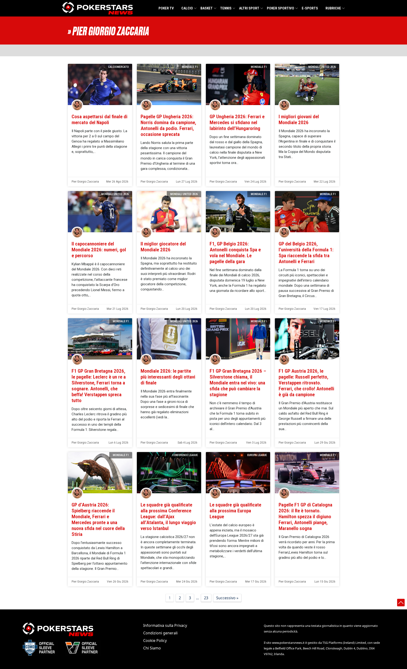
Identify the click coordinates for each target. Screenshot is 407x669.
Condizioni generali (160, 633)
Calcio (187, 8)
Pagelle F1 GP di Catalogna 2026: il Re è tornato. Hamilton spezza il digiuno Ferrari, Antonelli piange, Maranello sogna (305, 516)
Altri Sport (249, 8)
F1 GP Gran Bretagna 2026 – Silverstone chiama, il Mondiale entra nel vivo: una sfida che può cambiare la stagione (238, 382)
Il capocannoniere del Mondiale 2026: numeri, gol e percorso (99, 249)
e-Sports (310, 8)
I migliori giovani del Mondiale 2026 (299, 119)
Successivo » (227, 597)
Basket (206, 8)
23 (206, 597)
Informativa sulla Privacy (165, 625)
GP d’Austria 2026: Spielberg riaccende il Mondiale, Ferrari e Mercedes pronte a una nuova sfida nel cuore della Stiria (98, 519)
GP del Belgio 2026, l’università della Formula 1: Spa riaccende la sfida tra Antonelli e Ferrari (306, 252)
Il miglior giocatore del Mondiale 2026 (163, 247)
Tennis (226, 8)
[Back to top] (401, 602)
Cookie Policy (155, 640)
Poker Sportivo (280, 8)
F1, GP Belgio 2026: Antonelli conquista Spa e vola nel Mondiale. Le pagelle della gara (235, 252)
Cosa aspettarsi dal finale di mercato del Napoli (99, 119)
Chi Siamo (152, 648)
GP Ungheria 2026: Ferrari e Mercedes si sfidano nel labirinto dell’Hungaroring (237, 122)
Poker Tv (166, 8)
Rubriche (333, 8)
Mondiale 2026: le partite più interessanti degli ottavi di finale (168, 377)
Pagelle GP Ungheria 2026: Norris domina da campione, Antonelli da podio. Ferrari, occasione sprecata (168, 125)
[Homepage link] (97, 8)
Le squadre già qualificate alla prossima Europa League (235, 510)
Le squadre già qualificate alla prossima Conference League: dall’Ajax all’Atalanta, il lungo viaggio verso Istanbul (168, 516)
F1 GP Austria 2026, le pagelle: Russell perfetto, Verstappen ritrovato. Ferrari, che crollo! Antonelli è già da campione (306, 382)
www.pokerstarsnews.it (288, 642)
